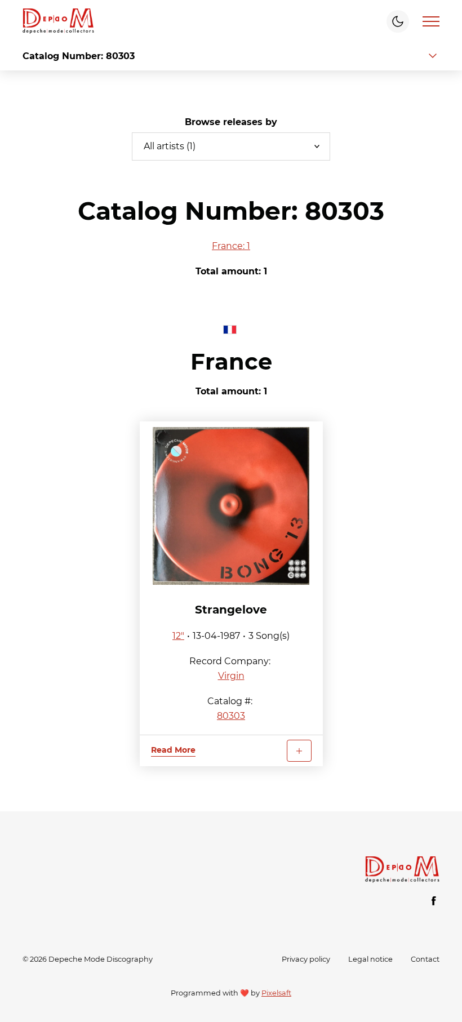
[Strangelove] (231, 505)
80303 (231, 715)
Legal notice (370, 959)
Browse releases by (231, 122)
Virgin (231, 675)
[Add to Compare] (299, 751)
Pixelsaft (276, 993)
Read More (173, 750)
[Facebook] (433, 901)
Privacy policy (306, 959)
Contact (425, 959)
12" (178, 635)
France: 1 (231, 246)
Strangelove (231, 609)
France (231, 361)
